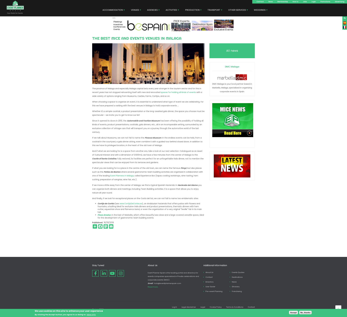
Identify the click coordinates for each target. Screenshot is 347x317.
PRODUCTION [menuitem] (191, 10)
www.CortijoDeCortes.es (131, 203)
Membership (282, 1)
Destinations (237, 277)
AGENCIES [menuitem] (151, 10)
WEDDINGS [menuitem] (259, 10)
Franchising (237, 291)
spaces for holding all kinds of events (178, 92)
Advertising (339, 1)
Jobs (305, 1)
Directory (209, 282)
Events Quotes (238, 272)
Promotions (325, 1)
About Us (209, 272)
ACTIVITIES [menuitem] (170, 10)
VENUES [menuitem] (134, 10)
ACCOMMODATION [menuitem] (111, 10)
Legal (202, 307)
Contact (260, 1)
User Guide (210, 286)
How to (295, 1)
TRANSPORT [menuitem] (212, 10)
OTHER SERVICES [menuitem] (236, 10)
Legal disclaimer (188, 307)
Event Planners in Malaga (122, 175)
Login (313, 1)
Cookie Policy (216, 307)
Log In (174, 307)
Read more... (153, 287)
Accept (293, 312)
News (270, 1)
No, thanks (305, 312)
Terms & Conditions (234, 307)
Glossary (236, 286)
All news (232, 51)
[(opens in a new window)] (173, 31)
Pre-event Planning (213, 291)
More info (91, 314)
